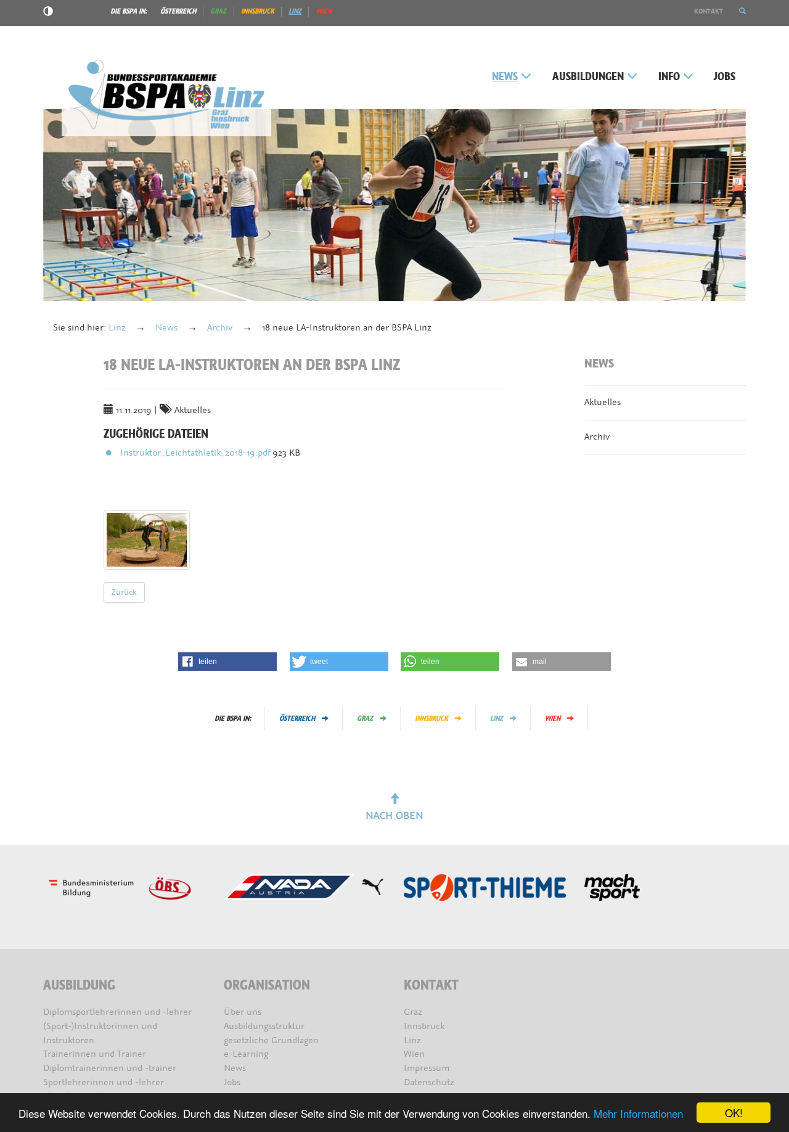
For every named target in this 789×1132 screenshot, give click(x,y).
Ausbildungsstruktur (264, 1026)
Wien (324, 11)
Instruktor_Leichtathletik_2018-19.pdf (196, 453)
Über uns (242, 1012)
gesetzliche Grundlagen (271, 1040)
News (505, 76)
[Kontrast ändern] (48, 13)
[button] (742, 11)
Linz (294, 11)
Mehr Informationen (638, 1113)
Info (669, 76)
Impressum (426, 1068)
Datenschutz (429, 1082)
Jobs (724, 76)
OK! (734, 1112)
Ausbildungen (588, 76)
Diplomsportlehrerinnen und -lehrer (117, 1012)
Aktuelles (602, 402)
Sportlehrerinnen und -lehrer (103, 1082)
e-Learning (246, 1054)
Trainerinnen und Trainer (94, 1054)
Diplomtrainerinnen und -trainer (109, 1068)
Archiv (219, 328)
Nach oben (394, 815)
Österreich (178, 11)
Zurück (124, 592)
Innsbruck (257, 11)
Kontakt (708, 11)
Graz (218, 11)
